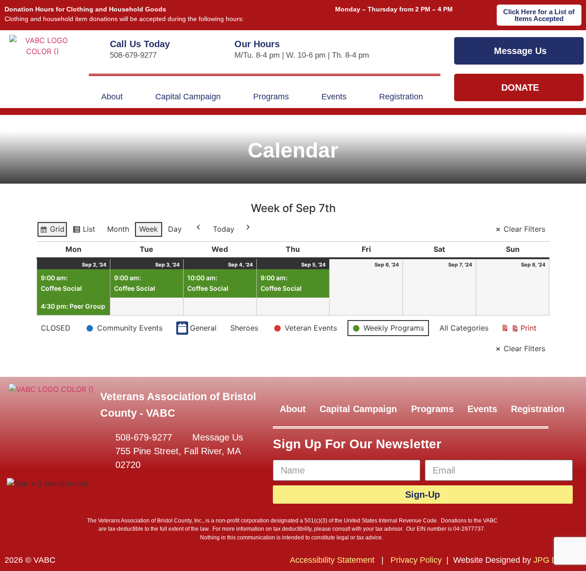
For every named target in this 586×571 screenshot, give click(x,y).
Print (519, 330)
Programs (271, 96)
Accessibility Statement (332, 560)
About (112, 96)
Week (148, 229)
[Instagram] (130, 492)
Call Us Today (140, 44)
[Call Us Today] (96, 41)
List (85, 231)
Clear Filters (524, 229)
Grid (52, 231)
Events (334, 96)
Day (175, 229)
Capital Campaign (188, 96)
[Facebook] (105, 492)
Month (118, 229)
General (203, 327)
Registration (401, 96)
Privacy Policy (416, 560)
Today (223, 229)
